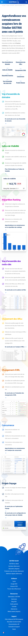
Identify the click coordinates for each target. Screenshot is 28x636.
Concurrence (20, 76)
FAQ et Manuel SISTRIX (14, 619)
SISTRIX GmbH (14, 561)
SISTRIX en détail (14, 563)
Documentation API (14, 624)
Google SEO (14, 584)
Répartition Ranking (7, 75)
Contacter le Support (14, 626)
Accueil (3, 5)
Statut (14, 629)
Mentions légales (14, 573)
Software (14, 578)
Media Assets (14, 611)
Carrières (14, 566)
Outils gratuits (14, 604)
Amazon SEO (14, 586)
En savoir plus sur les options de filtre (15, 290)
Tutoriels (14, 606)
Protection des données (14, 571)
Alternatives (14, 609)
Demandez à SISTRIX (14, 596)
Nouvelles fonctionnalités (14, 621)
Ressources (14, 594)
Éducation (14, 568)
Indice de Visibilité (7, 70)
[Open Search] (26, 2)
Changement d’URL (20, 70)
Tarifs (14, 581)
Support (14, 616)
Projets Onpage (20, 82)
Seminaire (14, 599)
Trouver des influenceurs (14, 589)
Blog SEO (14, 601)
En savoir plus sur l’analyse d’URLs (14, 347)
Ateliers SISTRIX (10, 5)
